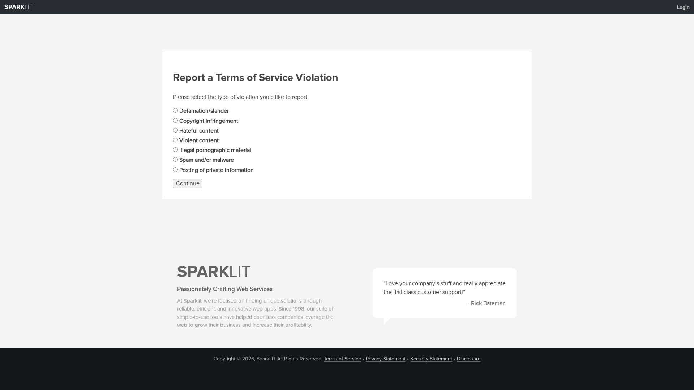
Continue (188, 183)
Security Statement (431, 358)
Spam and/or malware (206, 160)
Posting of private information (216, 170)
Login (683, 7)
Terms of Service (342, 358)
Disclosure (469, 358)
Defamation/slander (203, 111)
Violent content (198, 140)
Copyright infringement (208, 121)
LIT (18, 7)
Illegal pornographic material (214, 150)
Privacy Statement (386, 358)
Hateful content (198, 131)
